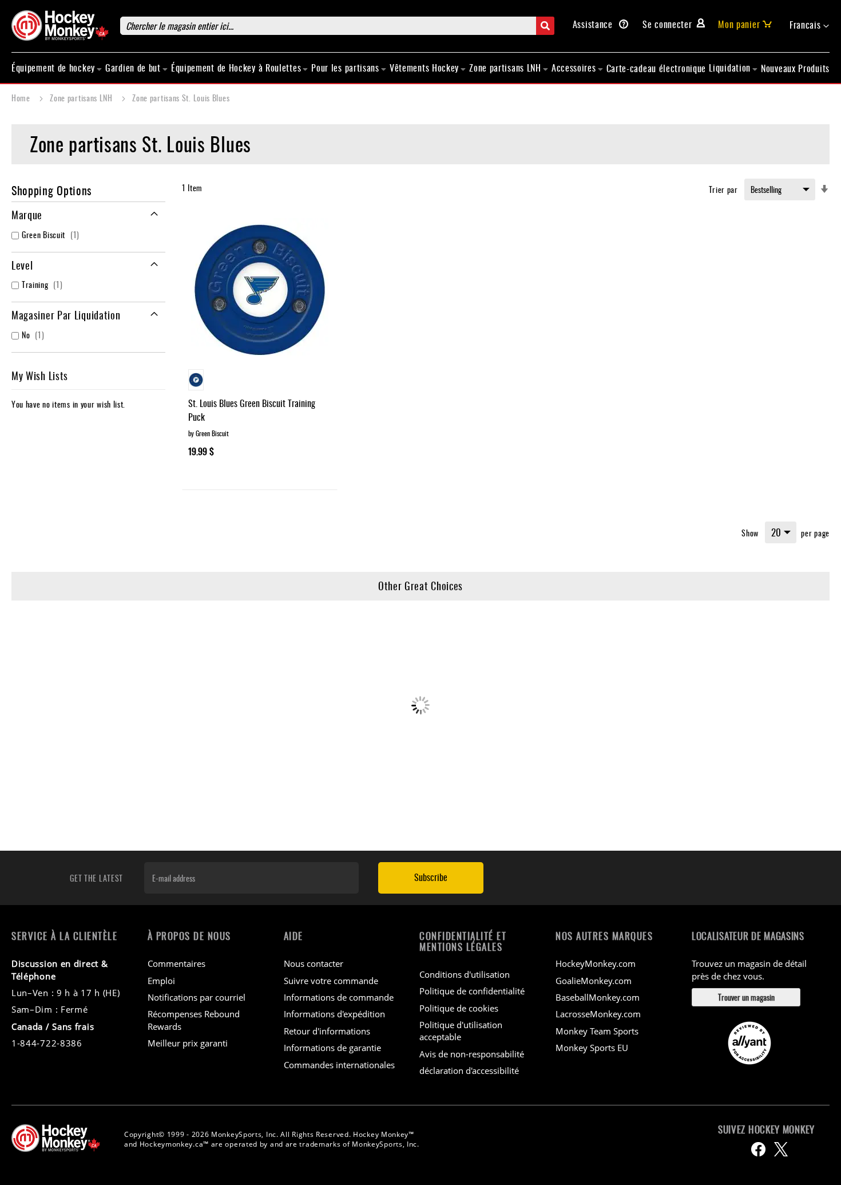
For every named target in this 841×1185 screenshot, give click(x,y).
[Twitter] (781, 1149)
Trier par (723, 189)
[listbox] (259, 381)
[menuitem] (56, 67)
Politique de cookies (458, 1008)
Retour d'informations (327, 1031)
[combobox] (337, 26)
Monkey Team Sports (597, 1031)
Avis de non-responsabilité (471, 1054)
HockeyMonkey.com (596, 963)
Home (22, 98)
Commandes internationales (339, 1065)
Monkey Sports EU (592, 1047)
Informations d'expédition (334, 1014)
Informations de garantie (332, 1047)
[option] (196, 379)
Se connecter (667, 24)
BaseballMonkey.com (598, 997)
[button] (810, 25)
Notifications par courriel (196, 997)
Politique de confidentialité (472, 991)
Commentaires (176, 963)
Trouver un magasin (746, 997)
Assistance (594, 24)
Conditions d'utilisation (464, 974)
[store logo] (60, 25)
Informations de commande (339, 997)
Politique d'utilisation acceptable (460, 1030)
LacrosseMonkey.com (598, 1014)
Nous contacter (313, 963)
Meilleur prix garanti (188, 1043)
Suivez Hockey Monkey (766, 1129)
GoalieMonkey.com (594, 980)
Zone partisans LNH (82, 98)
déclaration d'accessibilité (469, 1070)
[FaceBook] (758, 1149)
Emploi (161, 980)
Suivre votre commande (331, 980)
